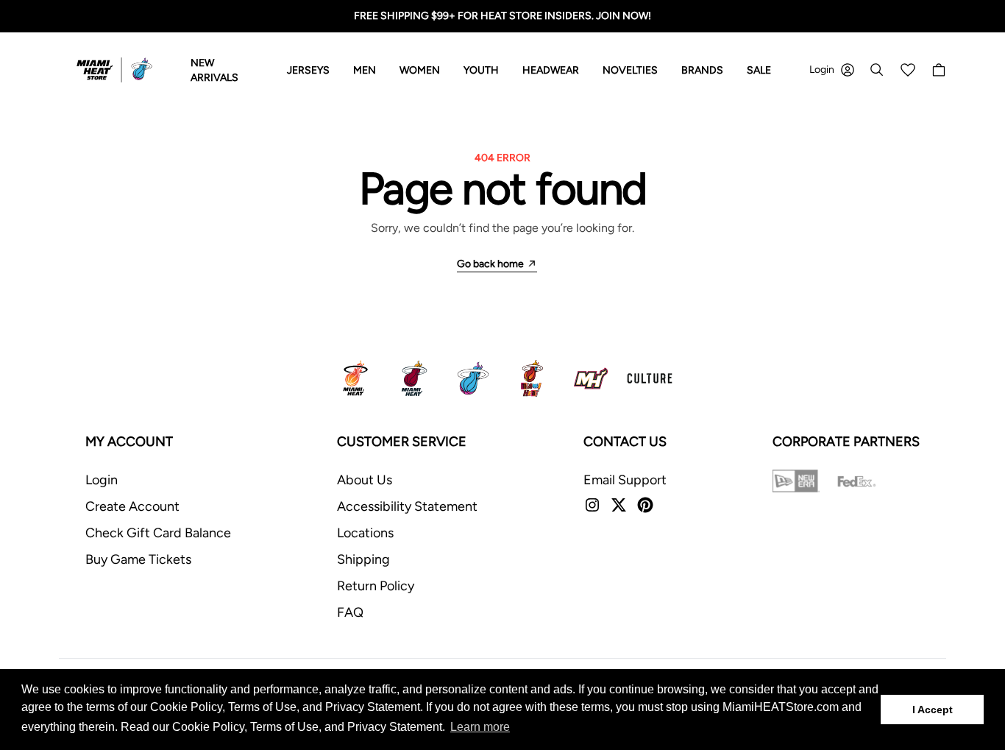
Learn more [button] (480, 727)
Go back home (490, 264)
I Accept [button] (932, 709)
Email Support (625, 480)
